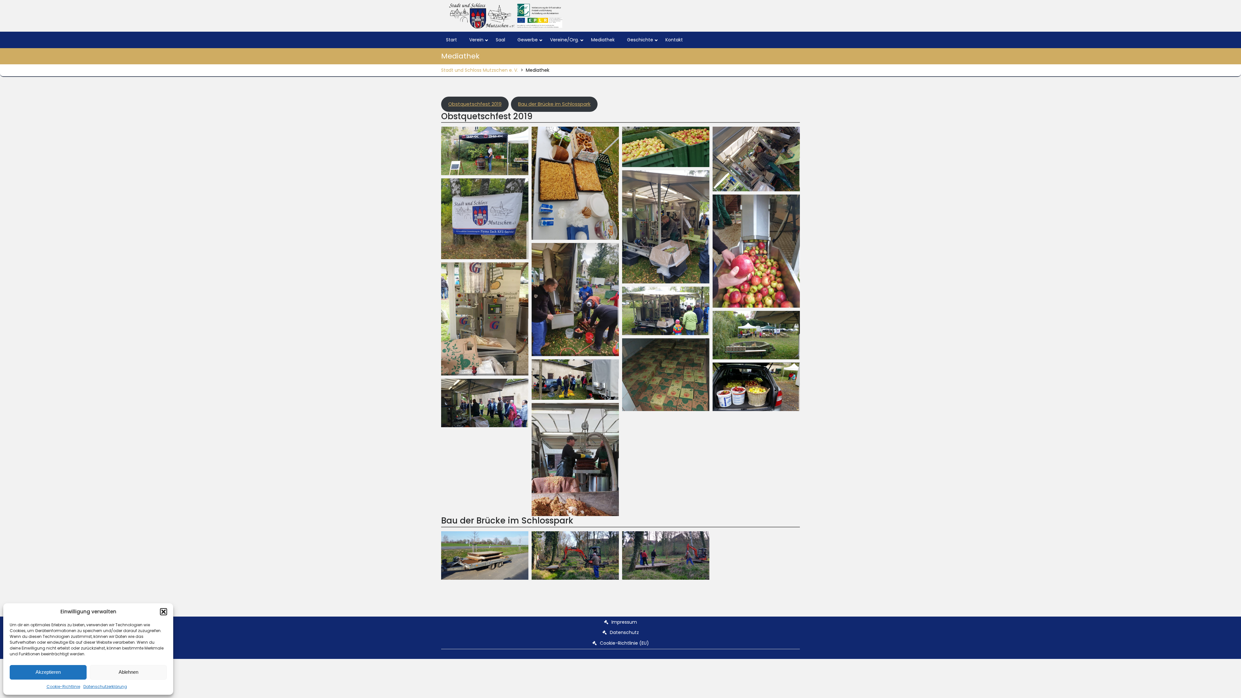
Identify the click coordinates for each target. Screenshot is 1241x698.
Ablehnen (128, 672)
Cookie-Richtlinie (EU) (624, 643)
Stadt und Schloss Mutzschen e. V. (479, 70)
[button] (163, 611)
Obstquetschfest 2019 (475, 103)
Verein (476, 40)
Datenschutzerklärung (105, 686)
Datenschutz (624, 632)
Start (451, 40)
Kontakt (674, 40)
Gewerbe (527, 40)
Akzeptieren (48, 672)
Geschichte (640, 40)
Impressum (624, 622)
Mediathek (603, 40)
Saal (500, 40)
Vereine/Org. (564, 40)
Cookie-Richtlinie (63, 686)
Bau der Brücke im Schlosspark (554, 103)
